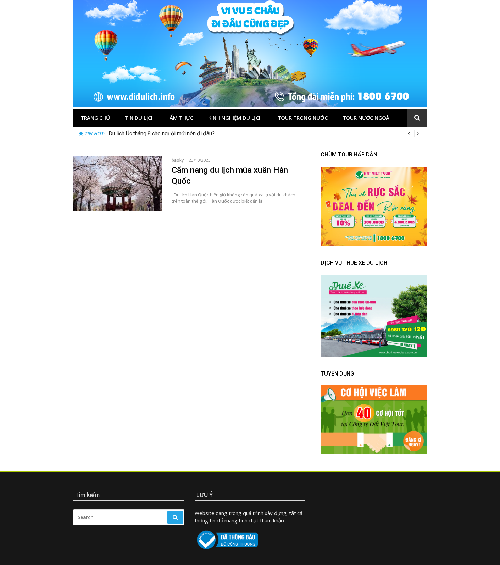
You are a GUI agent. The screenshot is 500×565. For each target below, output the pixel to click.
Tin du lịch (140, 117)
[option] (265, 133)
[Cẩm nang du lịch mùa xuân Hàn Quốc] (117, 183)
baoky (178, 160)
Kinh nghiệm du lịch (235, 117)
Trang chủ (95, 117)
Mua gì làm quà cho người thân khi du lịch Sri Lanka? (170, 133)
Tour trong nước (303, 117)
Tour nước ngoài (367, 117)
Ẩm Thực (181, 117)
